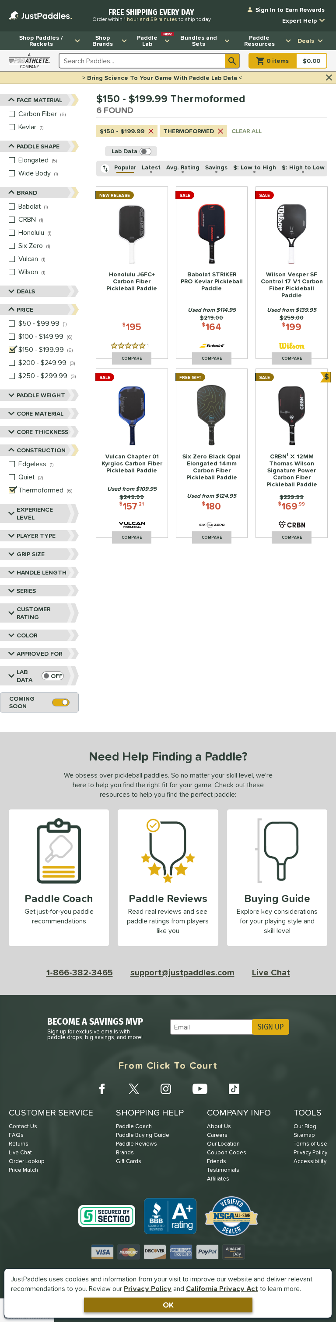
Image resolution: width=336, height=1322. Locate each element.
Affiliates (218, 1178)
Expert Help (299, 20)
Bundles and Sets (198, 40)
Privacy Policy (148, 1288)
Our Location (223, 1144)
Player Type (36, 535)
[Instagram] (166, 1089)
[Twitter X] (134, 1089)
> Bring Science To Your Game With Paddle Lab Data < (162, 77)
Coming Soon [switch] (22, 702)
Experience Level (35, 513)
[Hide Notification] (329, 78)
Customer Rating (33, 613)
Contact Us (23, 1126)
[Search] (232, 61)
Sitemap (304, 1135)
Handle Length (41, 572)
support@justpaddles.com (182, 972)
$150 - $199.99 (122, 131)
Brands (125, 1152)
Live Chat (271, 972)
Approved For (39, 653)
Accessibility (310, 1161)
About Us (219, 1126)
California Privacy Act (222, 1288)
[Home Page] (40, 15)
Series (26, 590)
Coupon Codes (226, 1152)
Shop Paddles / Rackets (41, 40)
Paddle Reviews (136, 1144)
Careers (217, 1135)
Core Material (40, 413)
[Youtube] (199, 1089)
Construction (41, 450)
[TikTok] (234, 1089)
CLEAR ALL (246, 131)
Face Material (39, 100)
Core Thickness (42, 431)
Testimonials (223, 1170)
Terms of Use (310, 1144)
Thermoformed (188, 131)
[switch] (52, 676)
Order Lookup (27, 1161)
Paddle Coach (134, 1126)
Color (27, 635)
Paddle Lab (154, 39)
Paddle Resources (259, 40)
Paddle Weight (41, 395)
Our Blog (305, 1126)
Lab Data (24, 676)
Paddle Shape (38, 146)
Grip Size (31, 554)
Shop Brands (102, 40)
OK (168, 1305)
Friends (216, 1161)
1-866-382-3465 (79, 972)
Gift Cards (128, 1161)
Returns (18, 1144)
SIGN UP (271, 1027)
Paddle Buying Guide (142, 1135)
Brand (27, 192)
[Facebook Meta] (102, 1089)
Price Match (23, 1170)
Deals (306, 40)
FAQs (16, 1135)
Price (25, 309)
